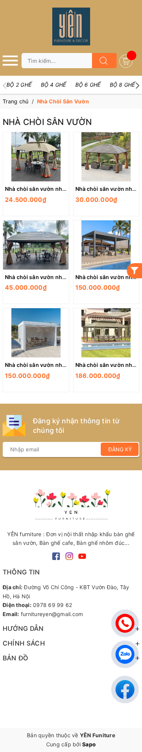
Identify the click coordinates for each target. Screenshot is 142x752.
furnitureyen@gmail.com (52, 614)
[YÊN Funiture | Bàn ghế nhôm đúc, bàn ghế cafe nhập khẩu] (71, 503)
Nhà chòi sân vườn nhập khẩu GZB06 (53, 365)
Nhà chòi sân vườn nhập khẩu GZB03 (53, 277)
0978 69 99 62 (52, 605)
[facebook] (56, 555)
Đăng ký (120, 449)
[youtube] (82, 555)
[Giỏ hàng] (126, 60)
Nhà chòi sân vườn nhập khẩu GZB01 (53, 189)
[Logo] (71, 26)
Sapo (89, 744)
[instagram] (69, 555)
